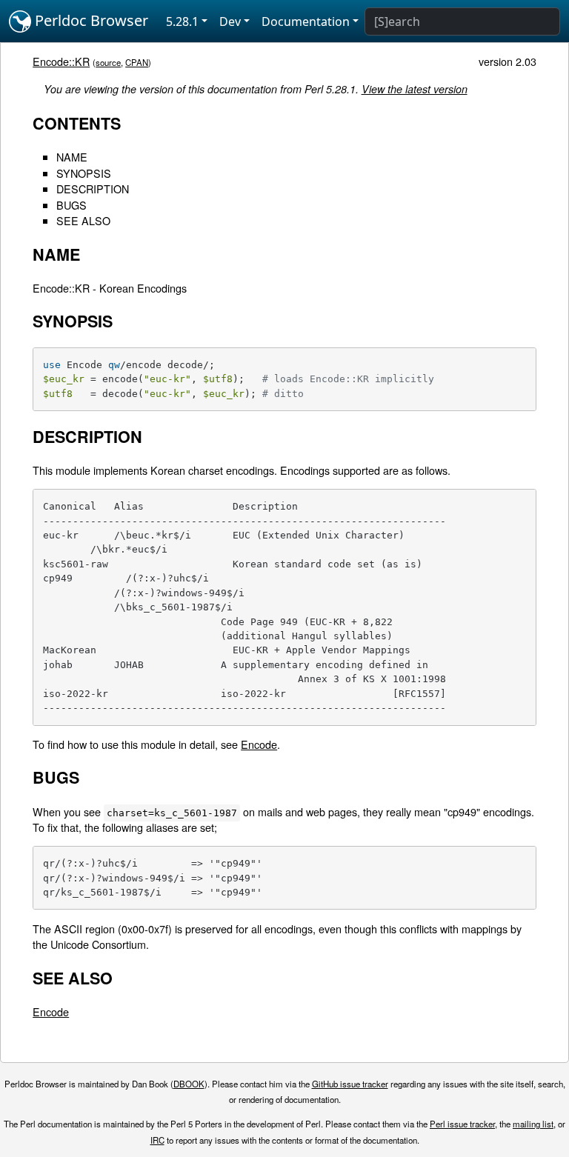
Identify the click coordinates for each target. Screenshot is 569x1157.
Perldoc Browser (89, 20)
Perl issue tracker (462, 1124)
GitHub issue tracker (350, 1084)
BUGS (71, 205)
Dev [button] (230, 21)
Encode (259, 744)
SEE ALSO (83, 220)
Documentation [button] (306, 21)
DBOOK (188, 1084)
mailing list (533, 1124)
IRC (157, 1140)
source (108, 62)
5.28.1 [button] (182, 21)
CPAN (136, 62)
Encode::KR (61, 61)
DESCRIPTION (92, 188)
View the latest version (414, 88)
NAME (71, 156)
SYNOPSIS (83, 173)
